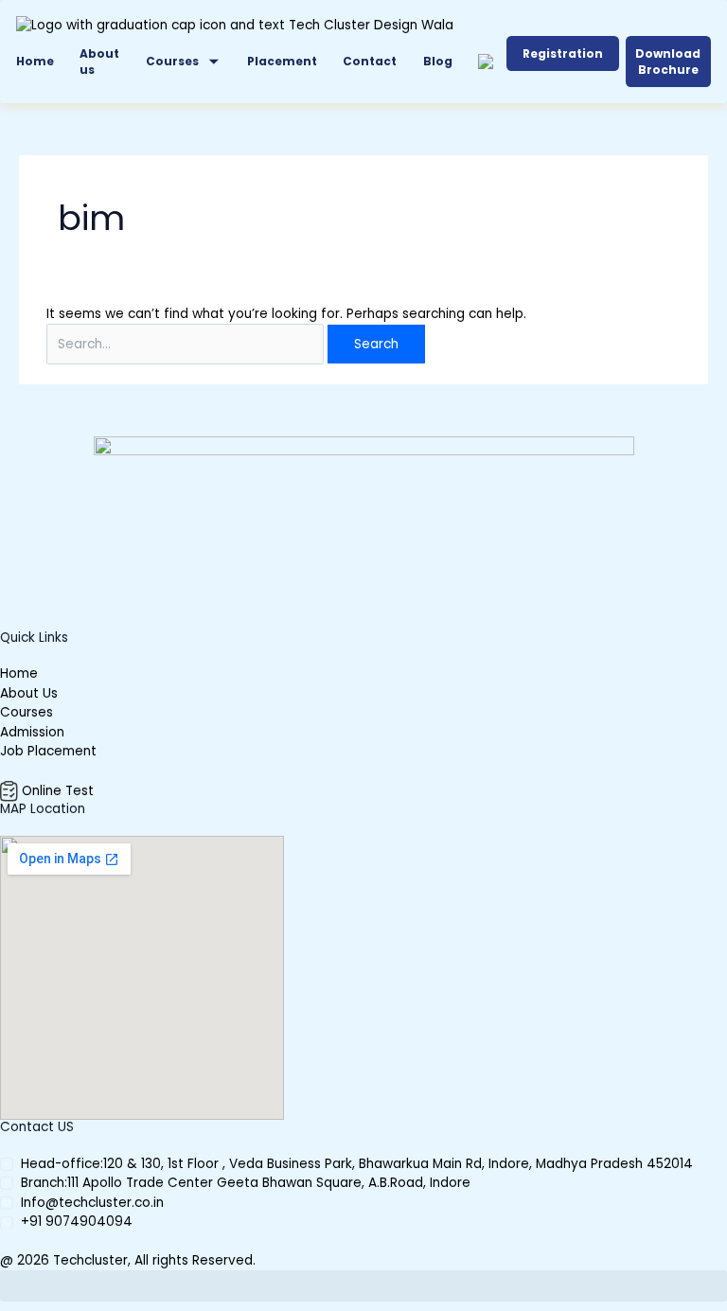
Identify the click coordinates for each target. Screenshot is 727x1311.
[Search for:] (187, 344)
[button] (363, 1286)
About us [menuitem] (99, 61)
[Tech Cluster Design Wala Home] (234, 26)
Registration (563, 53)
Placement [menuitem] (282, 61)
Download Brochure (667, 61)
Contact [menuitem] (370, 61)
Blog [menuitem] (437, 61)
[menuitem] (184, 62)
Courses (172, 61)
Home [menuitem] (35, 61)
